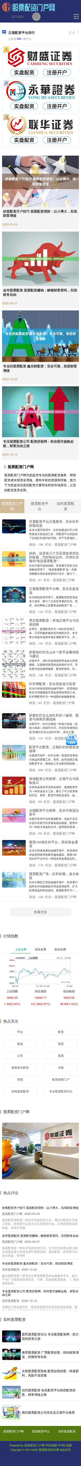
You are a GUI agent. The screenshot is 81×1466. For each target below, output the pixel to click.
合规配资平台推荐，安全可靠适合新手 (54, 812)
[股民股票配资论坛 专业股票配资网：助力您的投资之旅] (11, 1336)
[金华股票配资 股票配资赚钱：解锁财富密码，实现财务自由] (40, 258)
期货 (61, 1044)
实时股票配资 (67, 1431)
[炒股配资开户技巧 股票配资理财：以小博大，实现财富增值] (40, 181)
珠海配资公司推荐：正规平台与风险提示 (54, 780)
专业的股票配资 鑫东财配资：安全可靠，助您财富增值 (40, 368)
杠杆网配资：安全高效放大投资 (52, 683)
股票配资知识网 (49, 1449)
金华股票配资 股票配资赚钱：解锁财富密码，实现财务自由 (40, 292)
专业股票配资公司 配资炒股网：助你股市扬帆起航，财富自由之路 (38, 443)
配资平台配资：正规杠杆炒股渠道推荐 (54, 748)
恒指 (20, 1079)
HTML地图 (65, 1445)
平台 (20, 1032)
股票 (61, 1055)
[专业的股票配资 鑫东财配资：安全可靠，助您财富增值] (40, 336)
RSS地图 (51, 1445)
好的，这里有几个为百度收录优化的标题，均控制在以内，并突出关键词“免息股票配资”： (54, 557)
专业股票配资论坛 (60, 1091)
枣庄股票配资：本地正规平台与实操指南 (54, 622)
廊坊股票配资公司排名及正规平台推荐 (48, 1412)
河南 (61, 1067)
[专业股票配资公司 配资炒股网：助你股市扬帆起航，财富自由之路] (40, 411)
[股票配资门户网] (29, 7)
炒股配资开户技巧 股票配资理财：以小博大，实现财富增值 (40, 213)
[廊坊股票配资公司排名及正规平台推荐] (11, 1412)
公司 (20, 1055)
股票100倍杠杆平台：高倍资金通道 (53, 844)
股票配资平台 (41, 1431)
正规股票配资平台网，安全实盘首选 (54, 590)
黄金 (20, 1044)
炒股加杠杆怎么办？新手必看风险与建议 (54, 654)
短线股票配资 (20, 1091)
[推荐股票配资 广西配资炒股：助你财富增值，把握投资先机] (11, 1354)
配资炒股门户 (61, 1079)
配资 (61, 1032)
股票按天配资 (20, 1067)
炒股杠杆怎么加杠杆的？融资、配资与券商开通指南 (54, 717)
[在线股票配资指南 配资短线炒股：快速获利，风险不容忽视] (11, 1373)
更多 (72, 32)
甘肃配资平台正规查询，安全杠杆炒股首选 (54, 523)
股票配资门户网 (13, 1431)
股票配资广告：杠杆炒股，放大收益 (54, 875)
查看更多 (40, 911)
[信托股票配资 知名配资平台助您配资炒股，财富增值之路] (11, 1392)
